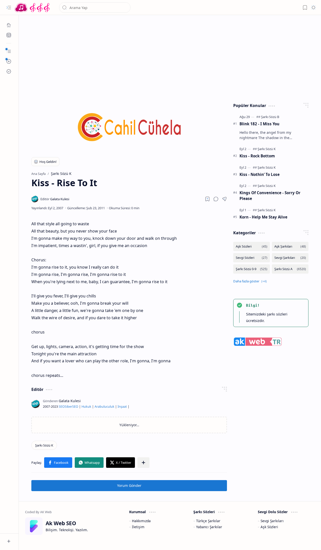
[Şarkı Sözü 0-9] (251, 269)
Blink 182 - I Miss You (259, 123)
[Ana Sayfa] (9, 25)
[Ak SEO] (9, 35)
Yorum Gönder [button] (129, 485)
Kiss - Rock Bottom (257, 155)
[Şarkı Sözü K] (44, 445)
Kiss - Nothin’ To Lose (259, 174)
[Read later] (207, 199)
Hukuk (86, 406)
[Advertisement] (170, 58)
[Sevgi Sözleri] (251, 257)
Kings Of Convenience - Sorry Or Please (269, 195)
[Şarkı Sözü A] (290, 269)
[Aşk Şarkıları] (290, 246)
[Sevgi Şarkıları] (290, 257)
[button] (9, 7)
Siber (68, 406)
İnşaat (122, 406)
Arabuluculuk (104, 406)
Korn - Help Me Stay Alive (263, 216)
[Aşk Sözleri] (251, 246)
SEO (62, 406)
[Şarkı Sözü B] (270, 117)
